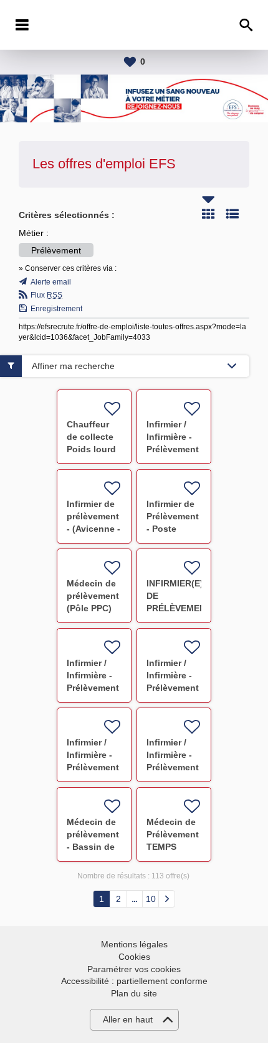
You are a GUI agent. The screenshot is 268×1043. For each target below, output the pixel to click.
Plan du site (134, 993)
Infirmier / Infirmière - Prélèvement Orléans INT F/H (172, 449)
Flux (46, 295)
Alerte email (51, 282)
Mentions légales (134, 944)
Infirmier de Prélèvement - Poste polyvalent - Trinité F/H (172, 528)
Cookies (134, 957)
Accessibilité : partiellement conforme (134, 981)
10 (151, 899)
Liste (232, 213)
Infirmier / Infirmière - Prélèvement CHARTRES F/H (172, 687)
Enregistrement (56, 308)
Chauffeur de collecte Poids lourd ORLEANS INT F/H (91, 449)
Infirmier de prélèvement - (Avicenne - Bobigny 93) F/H (93, 528)
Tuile (208, 213)
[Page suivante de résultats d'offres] (167, 899)
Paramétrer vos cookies (134, 969)
